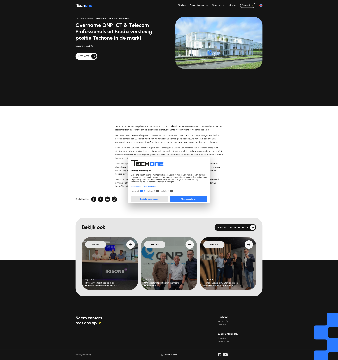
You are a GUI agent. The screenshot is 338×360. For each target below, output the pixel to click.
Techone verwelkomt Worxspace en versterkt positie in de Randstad (220, 284)
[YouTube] (225, 354)
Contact (245, 5)
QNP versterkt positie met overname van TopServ (161, 284)
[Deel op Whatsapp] (114, 199)
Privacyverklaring (83, 355)
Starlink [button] (182, 5)
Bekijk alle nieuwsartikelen (232, 227)
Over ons (222, 324)
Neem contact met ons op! (89, 320)
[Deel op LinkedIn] (107, 199)
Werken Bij (223, 321)
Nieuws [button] (232, 5)
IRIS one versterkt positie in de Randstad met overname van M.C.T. (102, 284)
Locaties (222, 338)
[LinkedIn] (219, 354)
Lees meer (83, 56)
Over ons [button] (217, 5)
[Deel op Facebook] (93, 199)
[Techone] (84, 5)
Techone (80, 18)
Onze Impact (224, 341)
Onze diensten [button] (198, 5)
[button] (260, 5)
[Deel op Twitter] (100, 199)
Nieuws (90, 18)
